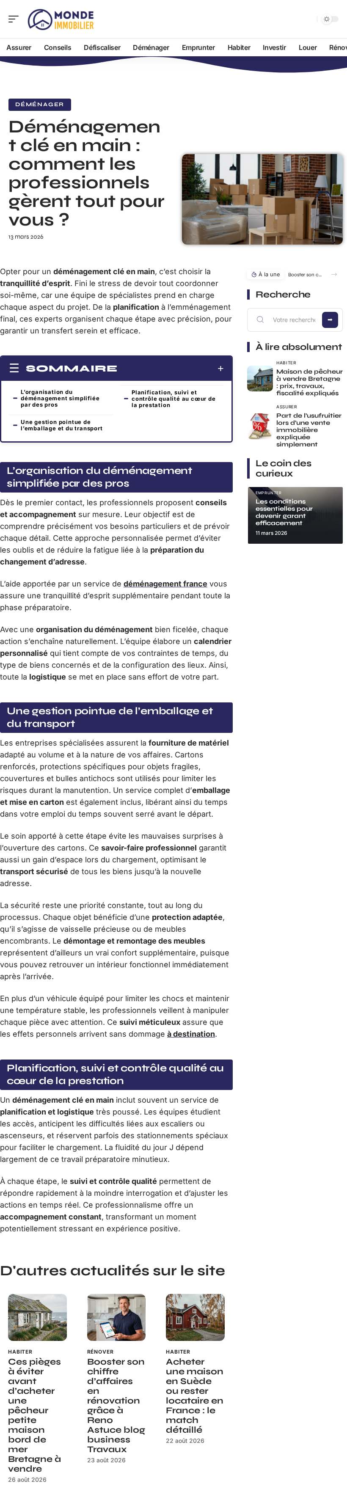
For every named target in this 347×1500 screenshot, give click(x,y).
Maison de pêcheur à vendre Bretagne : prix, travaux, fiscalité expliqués (309, 382)
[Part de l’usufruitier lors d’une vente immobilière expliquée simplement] (260, 426)
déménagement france (165, 583)
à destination (191, 1033)
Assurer (286, 407)
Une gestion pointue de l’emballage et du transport (62, 425)
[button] (334, 274)
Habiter (20, 1352)
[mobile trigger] (15, 19)
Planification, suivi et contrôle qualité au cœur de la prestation (174, 398)
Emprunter (269, 493)
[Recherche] (309, 19)
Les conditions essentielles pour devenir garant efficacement (284, 512)
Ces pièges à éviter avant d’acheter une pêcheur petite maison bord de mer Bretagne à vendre (34, 1415)
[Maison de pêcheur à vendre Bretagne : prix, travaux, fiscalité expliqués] (260, 378)
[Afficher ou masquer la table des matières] (171, 368)
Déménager (39, 104)
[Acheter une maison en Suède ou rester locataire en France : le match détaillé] (195, 1317)
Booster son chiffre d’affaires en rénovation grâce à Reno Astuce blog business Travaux (116, 1406)
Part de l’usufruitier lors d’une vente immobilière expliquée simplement (308, 430)
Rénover (100, 1352)
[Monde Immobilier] (61, 19)
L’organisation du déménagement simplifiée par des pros (60, 398)
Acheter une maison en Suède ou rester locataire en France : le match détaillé (194, 1396)
